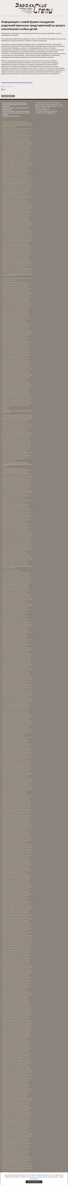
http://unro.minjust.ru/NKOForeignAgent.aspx (15, 410)
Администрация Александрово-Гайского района (17, 82)
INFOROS (49, 113)
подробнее (45, 1175)
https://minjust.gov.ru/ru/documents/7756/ (20, 274)
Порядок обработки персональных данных (14, 103)
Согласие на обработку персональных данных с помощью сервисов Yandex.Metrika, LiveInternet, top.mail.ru (16, 112)
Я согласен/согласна (34, 1182)
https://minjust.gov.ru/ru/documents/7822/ (20, 566)
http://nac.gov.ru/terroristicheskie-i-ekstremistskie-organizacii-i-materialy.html (15, 463)
